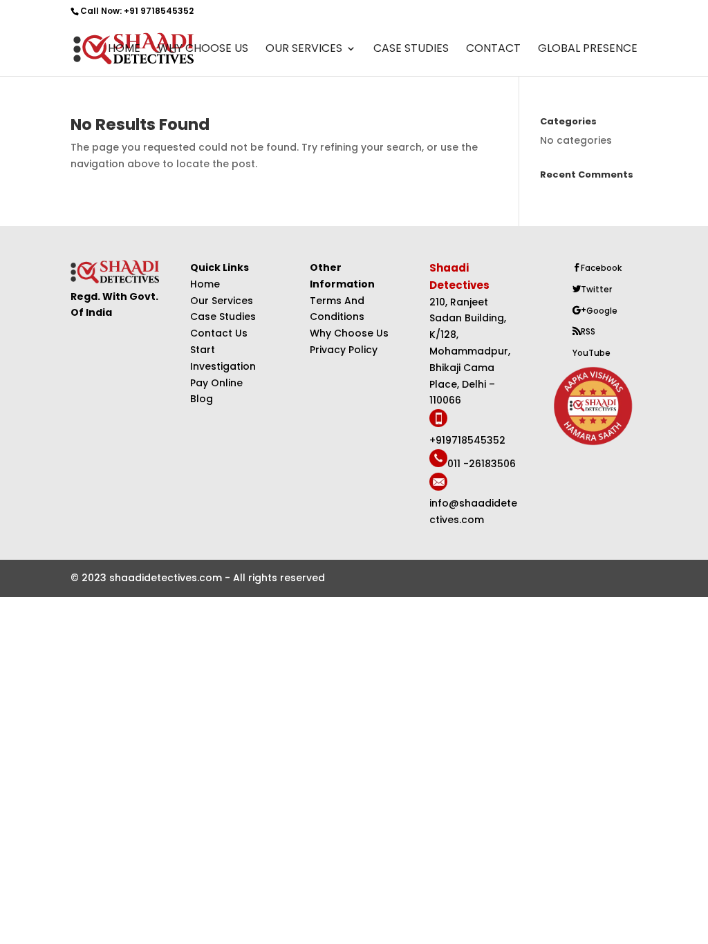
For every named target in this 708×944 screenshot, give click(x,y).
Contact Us (219, 333)
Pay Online (216, 383)
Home (124, 50)
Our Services (304, 50)
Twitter (596, 289)
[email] (438, 487)
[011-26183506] (438, 464)
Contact (493, 50)
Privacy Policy (344, 350)
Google (601, 311)
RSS (588, 331)
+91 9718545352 (159, 11)
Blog (201, 399)
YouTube (591, 353)
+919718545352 (467, 440)
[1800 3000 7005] (438, 424)
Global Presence (587, 50)
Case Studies (411, 50)
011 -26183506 (481, 464)
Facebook (601, 268)
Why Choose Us (203, 50)
